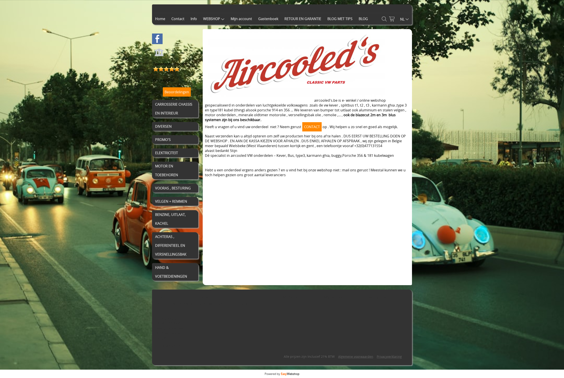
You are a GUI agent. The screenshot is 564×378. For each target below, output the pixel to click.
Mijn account (241, 18)
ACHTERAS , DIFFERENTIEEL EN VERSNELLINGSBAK (170, 245)
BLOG (363, 18)
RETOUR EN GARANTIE (302, 18)
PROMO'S (163, 139)
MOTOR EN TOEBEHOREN (166, 170)
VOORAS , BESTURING (173, 188)
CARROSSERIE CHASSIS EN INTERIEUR (173, 109)
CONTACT (312, 126)
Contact (177, 18)
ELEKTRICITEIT (166, 152)
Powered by (282, 374)
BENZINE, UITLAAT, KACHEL (170, 219)
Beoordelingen (177, 92)
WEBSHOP (211, 18)
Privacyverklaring (389, 356)
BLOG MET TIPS (339, 18)
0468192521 (171, 346)
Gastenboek (268, 18)
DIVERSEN (163, 126)
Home (160, 18)
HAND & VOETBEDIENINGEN (171, 272)
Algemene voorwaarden (355, 356)
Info (194, 18)
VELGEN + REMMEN (171, 201)
